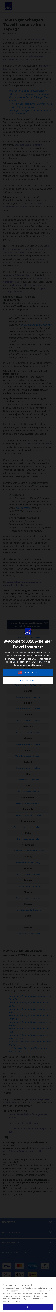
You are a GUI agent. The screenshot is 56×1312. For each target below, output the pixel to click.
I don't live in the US (28, 680)
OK (28, 1307)
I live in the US (30, 672)
